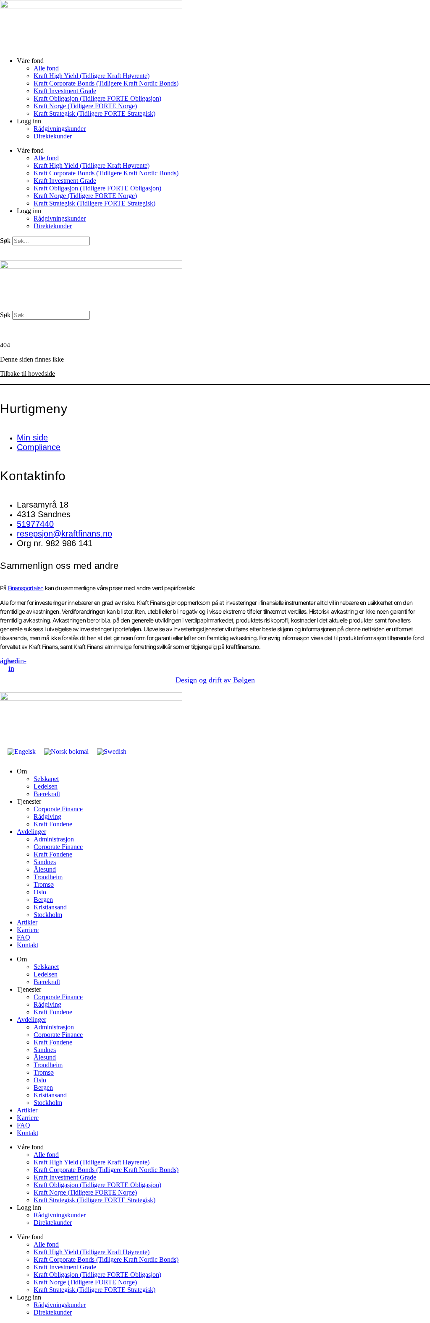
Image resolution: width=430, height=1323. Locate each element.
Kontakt (27, 944)
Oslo (40, 892)
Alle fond (46, 68)
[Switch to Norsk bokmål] (66, 752)
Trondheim (48, 876)
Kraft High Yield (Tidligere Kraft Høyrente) (91, 75)
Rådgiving (47, 816)
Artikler (27, 922)
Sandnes (45, 861)
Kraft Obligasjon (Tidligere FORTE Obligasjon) (97, 98)
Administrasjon (54, 839)
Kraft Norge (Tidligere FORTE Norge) (85, 105)
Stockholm (48, 914)
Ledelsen (46, 786)
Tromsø (44, 884)
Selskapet (46, 778)
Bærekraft (47, 793)
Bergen (43, 899)
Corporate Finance (58, 809)
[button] (215, 249)
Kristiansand (50, 907)
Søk (5, 240)
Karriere (28, 929)
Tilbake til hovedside (27, 373)
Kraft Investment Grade (65, 90)
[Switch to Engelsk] (21, 752)
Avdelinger (31, 831)
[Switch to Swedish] (112, 752)
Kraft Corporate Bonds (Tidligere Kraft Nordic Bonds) (106, 83)
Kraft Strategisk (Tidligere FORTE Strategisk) (94, 113)
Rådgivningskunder (60, 128)
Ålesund (45, 869)
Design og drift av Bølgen (215, 680)
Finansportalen (26, 587)
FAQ (23, 937)
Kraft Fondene (53, 824)
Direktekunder (53, 136)
